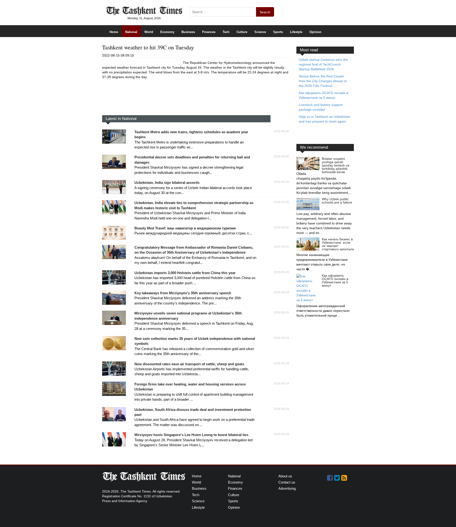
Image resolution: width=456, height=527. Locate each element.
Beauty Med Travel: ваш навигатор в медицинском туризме (185, 228)
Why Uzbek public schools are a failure (337, 200)
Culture (242, 32)
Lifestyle (296, 32)
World (148, 32)
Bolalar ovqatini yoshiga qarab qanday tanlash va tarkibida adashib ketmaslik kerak (335, 165)
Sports (278, 32)
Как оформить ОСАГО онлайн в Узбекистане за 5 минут (335, 280)
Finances (208, 32)
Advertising (287, 488)
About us (285, 476)
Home (113, 32)
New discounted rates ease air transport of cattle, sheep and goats (189, 364)
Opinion (315, 32)
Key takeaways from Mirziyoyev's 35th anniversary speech (182, 293)
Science (260, 32)
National (131, 32)
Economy (167, 32)
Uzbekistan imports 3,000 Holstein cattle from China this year (185, 273)
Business (188, 32)
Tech (226, 32)
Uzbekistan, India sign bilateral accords (167, 182)
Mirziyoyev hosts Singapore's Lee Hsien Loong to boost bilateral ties (191, 435)
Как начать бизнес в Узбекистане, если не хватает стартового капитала (338, 244)
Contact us (286, 482)
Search (265, 12)
